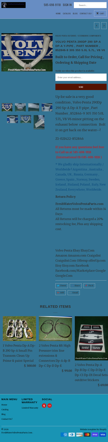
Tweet (63, 285)
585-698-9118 (52, 5)
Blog (75, 13)
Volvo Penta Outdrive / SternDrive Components (78, 35)
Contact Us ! (86, 13)
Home (58, 13)
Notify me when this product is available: (75, 71)
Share (77, 285)
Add (62, 292)
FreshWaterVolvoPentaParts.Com (17, 432)
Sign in (67, 5)
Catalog (67, 13)
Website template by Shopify (93, 429)
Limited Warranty (30, 408)
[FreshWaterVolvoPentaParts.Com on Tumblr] (44, 405)
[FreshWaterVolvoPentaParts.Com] (13, 6)
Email (75, 292)
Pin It (90, 285)
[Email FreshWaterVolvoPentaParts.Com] (49, 405)
